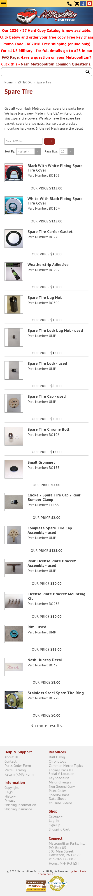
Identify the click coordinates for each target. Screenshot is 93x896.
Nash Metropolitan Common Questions (55, 64)
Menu (3, 3)
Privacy (10, 800)
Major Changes (60, 782)
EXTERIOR (25, 82)
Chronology (57, 761)
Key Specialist (59, 778)
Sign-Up (54, 825)
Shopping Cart (59, 829)
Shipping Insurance (18, 809)
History (10, 796)
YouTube (89, 3)
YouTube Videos (60, 803)
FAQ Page (10, 57)
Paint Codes (58, 791)
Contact (69, 3)
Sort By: (10, 151)
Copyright (12, 787)
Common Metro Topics (66, 765)
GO (49, 141)
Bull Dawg (57, 757)
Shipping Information (20, 804)
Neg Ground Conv (62, 786)
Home (9, 82)
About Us (12, 757)
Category (56, 816)
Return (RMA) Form (19, 774)
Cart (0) (76, 3)
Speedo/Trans (59, 797)
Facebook (83, 3)
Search (87, 71)
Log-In (54, 820)
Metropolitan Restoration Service (46, 16)
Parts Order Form (18, 765)
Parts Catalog (15, 770)
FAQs (9, 792)
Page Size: (51, 151)
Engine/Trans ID (61, 772)
